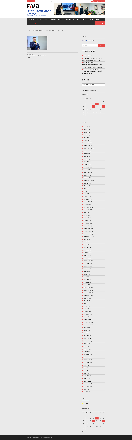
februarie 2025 (87, 167)
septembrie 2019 (88, 325)
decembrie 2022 (88, 228)
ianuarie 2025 (87, 169)
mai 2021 (86, 276)
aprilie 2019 (86, 335)
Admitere (30, 19)
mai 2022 (86, 244)
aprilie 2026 (86, 137)
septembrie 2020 (88, 295)
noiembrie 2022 (87, 231)
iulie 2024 (86, 185)
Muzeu (91, 19)
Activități (84, 19)
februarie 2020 (87, 314)
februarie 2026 (87, 143)
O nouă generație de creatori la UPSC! (92, 67)
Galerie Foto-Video (70, 19)
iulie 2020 (86, 301)
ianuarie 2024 (87, 202)
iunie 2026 (86, 132)
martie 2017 (86, 375)
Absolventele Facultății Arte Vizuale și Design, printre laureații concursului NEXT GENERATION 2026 (92, 71)
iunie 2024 (86, 188)
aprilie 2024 (86, 194)
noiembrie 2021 (87, 260)
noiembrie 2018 (87, 341)
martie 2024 (87, 196)
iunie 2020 (86, 303)
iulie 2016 (86, 389)
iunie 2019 (86, 330)
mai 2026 (86, 135)
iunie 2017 (86, 367)
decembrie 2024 (88, 172)
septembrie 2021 (88, 266)
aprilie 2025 (86, 161)
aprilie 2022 (86, 247)
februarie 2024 (87, 199)
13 (93, 106)
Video (78, 19)
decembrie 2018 (87, 338)
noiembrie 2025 (87, 151)
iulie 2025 (86, 156)
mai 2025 (86, 159)
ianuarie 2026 (87, 145)
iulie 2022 (86, 239)
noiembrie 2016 (87, 383)
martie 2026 (87, 140)
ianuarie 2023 (87, 226)
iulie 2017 (86, 365)
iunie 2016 (86, 392)
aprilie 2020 (86, 309)
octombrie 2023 (87, 207)
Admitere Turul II (87, 55)
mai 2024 (86, 191)
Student (60, 19)
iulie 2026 (86, 129)
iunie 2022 (86, 242)
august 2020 (87, 298)
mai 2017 (86, 370)
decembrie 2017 (87, 357)
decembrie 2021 (87, 258)
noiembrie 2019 (87, 322)
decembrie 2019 (87, 319)
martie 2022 (87, 250)
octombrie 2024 (88, 177)
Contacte (30, 23)
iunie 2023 (86, 212)
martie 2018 (86, 351)
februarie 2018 (87, 354)
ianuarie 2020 (87, 317)
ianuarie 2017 (87, 378)
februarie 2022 (87, 252)
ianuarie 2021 (87, 284)
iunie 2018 (86, 343)
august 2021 (86, 268)
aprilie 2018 (86, 349)
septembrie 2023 (88, 210)
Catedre (45, 19)
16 (103, 106)
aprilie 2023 (86, 218)
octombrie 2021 (87, 263)
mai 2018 (86, 346)
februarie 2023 (87, 223)
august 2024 (87, 183)
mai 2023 (86, 215)
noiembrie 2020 (87, 290)
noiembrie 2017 (87, 359)
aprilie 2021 (86, 279)
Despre (37, 19)
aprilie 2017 (86, 373)
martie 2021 (86, 282)
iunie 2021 (86, 274)
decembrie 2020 (88, 287)
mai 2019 (86, 333)
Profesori (53, 19)
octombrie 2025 (88, 153)
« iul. (83, 117)
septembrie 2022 (88, 236)
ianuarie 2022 (87, 255)
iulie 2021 (86, 271)
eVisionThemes (50, 437)
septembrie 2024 (88, 180)
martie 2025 (87, 164)
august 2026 (87, 127)
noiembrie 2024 (87, 175)
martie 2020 (87, 311)
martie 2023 (86, 220)
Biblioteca (98, 19)
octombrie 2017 (87, 362)
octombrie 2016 (87, 386)
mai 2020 (86, 306)
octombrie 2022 (88, 234)
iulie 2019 (86, 327)
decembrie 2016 (87, 381)
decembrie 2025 (88, 148)
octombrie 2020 (88, 293)
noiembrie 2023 (87, 204)
